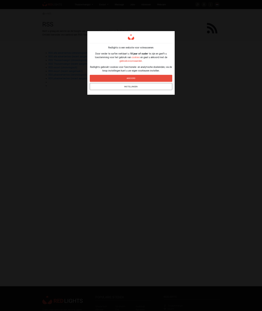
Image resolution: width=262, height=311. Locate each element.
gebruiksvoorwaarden (130, 60)
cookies (136, 57)
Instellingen (131, 86)
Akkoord (131, 78)
